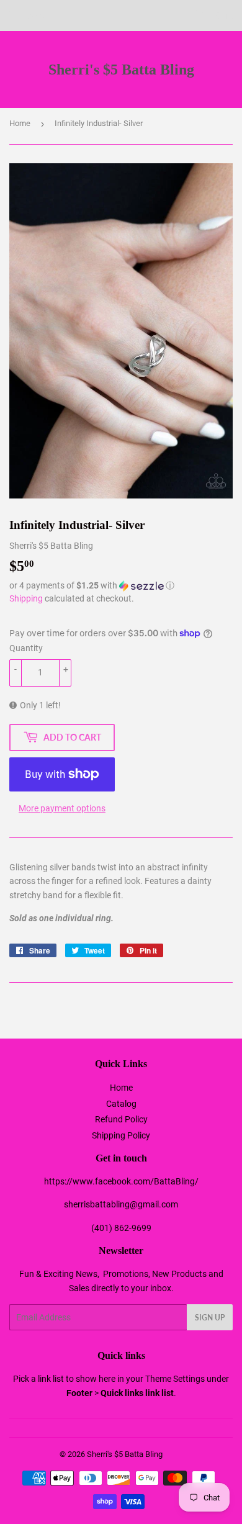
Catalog (121, 1104)
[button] (121, 586)
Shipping (26, 598)
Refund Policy (121, 1119)
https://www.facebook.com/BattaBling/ (121, 1181)
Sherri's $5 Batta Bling (121, 69)
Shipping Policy (121, 1135)
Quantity (26, 648)
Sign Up (210, 1317)
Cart (223, 15)
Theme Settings (175, 1379)
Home (19, 123)
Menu (36, 15)
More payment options (62, 808)
